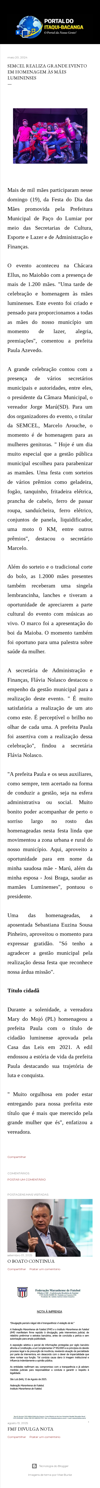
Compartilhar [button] (16, 1157)
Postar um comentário (26, 1179)
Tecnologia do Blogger (54, 1466)
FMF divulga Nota (30, 1429)
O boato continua (31, 1261)
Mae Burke (64, 1474)
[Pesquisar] (90, 7)
